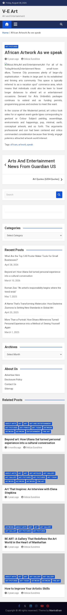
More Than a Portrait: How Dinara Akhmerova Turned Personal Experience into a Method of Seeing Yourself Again (32, 323)
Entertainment (34, 432)
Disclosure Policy (13, 379)
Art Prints (25, 428)
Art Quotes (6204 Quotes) (46, 179)
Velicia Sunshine (32, 59)
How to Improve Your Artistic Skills (27, 588)
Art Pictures (11, 47)
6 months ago (14, 447)
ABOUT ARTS (10, 424)
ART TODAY (36, 428)
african (13, 144)
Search (59, 194)
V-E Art (10, 11)
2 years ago (13, 497)
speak (30, 144)
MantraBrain (55, 610)
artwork (22, 144)
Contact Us (10, 384)
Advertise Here (12, 375)
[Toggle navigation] (15, 24)
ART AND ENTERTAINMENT (40, 424)
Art (20, 424)
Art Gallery (49, 473)
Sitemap (9, 388)
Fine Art (46, 432)
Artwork (48, 428)
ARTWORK (20, 432)
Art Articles (35, 473)
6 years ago (13, 59)
